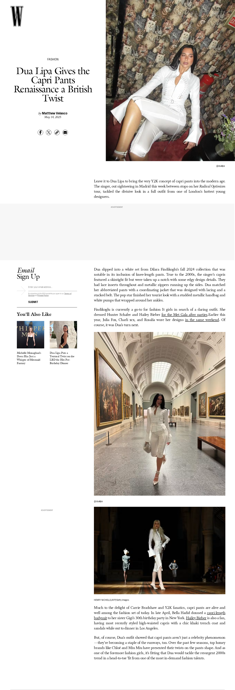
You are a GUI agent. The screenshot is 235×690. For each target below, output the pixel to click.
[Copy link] (57, 132)
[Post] (48, 132)
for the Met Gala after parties (184, 314)
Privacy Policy (43, 295)
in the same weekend (202, 320)
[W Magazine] (16, 16)
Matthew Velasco (54, 113)
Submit (33, 301)
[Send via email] (65, 132)
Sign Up (28, 273)
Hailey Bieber (196, 618)
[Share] (40, 132)
